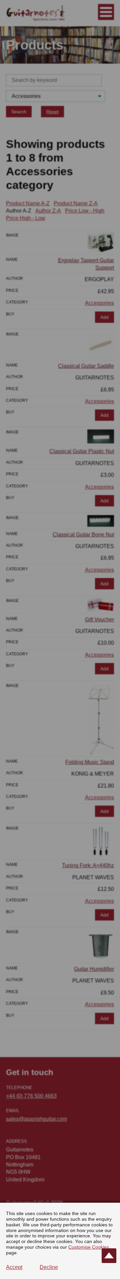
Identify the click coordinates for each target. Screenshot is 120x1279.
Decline (49, 1267)
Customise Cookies (88, 1247)
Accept (14, 1267)
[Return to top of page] (109, 1255)
